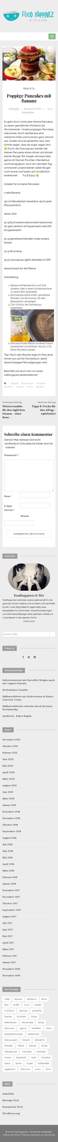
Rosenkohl (21, 1057)
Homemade (27, 1022)
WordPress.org (11, 1113)
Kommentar (11, 455)
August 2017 (9, 916)
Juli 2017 (7, 923)
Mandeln (8, 1046)
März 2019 (8, 798)
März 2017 (8, 949)
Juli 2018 (7, 844)
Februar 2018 (9, 877)
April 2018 (8, 864)
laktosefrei (39, 1040)
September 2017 (11, 910)
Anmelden (8, 1093)
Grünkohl (21, 1016)
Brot (6, 1005)
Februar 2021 (9, 752)
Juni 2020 (8, 759)
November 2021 (11, 739)
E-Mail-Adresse (9, 508)
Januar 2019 (9, 805)
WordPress (49, 1135)
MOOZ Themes (21, 1135)
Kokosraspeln (10, 1040)
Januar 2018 (9, 883)
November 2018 (11, 818)
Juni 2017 (7, 929)
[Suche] (52, 634)
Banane (14, 383)
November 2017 (11, 896)
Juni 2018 (7, 851)
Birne (44, 999)
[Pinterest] (29, 657)
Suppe (29, 1063)
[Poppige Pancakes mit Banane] (29, 63)
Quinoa (7, 1057)
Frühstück (41, 383)
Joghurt (23, 1028)
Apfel (7, 999)
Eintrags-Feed (10, 1100)
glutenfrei (8, 387)
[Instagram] (35, 657)
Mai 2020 (7, 765)
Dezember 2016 (11, 968)
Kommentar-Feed (12, 1106)
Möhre (21, 1046)
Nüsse (30, 387)
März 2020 (8, 778)
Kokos (49, 1028)
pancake (40, 387)
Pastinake (41, 1051)
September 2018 (11, 831)
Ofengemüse (10, 1051)
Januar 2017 (9, 962)
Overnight (27, 1051)
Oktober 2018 (10, 824)
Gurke (34, 1016)
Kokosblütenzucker (13, 1034)
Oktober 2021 (10, 746)
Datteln (38, 1005)
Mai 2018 (7, 857)
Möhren (32, 1046)
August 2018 (9, 837)
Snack (7, 1063)
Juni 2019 (7, 792)
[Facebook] (23, 657)
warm (38, 1069)
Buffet (16, 1005)
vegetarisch (9, 1069)
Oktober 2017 (10, 903)
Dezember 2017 (11, 890)
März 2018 (8, 870)
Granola (8, 1016)
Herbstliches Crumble (15, 689)
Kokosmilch (33, 1034)
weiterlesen (29, 621)
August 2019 (9, 785)
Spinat (18, 1063)
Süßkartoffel (43, 1063)
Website (24, 516)
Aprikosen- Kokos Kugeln (17, 716)
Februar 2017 (9, 955)
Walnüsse (25, 1069)
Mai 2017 (7, 936)
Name (8, 496)
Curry (26, 1005)
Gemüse (23, 1011)
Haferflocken (10, 1022)
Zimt (48, 1069)
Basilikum (32, 999)
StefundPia (14, 109)
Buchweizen (27, 383)
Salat (33, 1057)
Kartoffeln (36, 1028)
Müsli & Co (29, 88)
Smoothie (45, 1057)
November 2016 (11, 975)
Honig (41, 1022)
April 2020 (8, 772)
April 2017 (8, 942)
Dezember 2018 (11, 811)
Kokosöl (20, 387)
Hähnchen (9, 1028)
